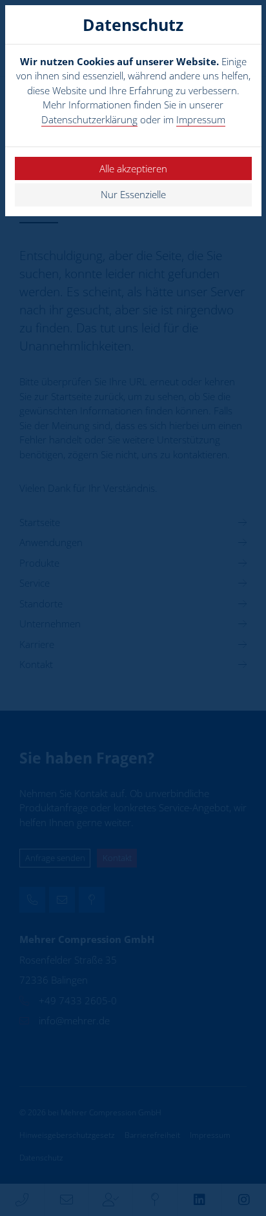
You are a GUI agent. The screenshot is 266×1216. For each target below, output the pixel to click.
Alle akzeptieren (133, 168)
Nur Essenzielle (133, 194)
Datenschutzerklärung (89, 119)
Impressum (200, 119)
